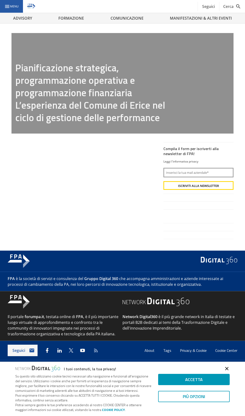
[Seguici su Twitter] (71, 350)
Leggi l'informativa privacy (180, 161)
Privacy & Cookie (194, 350)
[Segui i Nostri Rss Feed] (95, 350)
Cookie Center (226, 350)
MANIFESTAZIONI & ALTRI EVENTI (201, 18)
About (150, 350)
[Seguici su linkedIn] (59, 350)
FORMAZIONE (71, 18)
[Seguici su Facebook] (47, 350)
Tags (167, 350)
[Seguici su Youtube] (82, 350)
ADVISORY (22, 18)
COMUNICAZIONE (127, 18)
